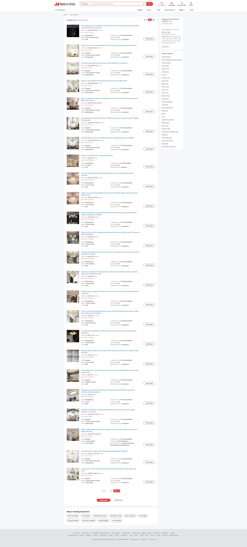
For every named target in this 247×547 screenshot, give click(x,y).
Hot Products (76, 533)
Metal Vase (165, 84)
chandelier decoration (100, 516)
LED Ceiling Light (167, 138)
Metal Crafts (165, 69)
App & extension (169, 10)
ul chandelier (143, 516)
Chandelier (165, 144)
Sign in (191, 5)
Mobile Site (165, 533)
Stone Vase (165, 93)
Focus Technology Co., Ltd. (111, 539)
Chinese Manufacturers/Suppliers (100, 533)
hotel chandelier (103, 520)
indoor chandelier (73, 516)
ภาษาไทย (152, 535)
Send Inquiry (149, 39)
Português (88, 535)
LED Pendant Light (167, 141)
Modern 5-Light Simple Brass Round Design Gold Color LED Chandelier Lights (104, 81)
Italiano (111, 535)
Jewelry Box (165, 66)
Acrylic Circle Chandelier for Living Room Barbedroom (97, 155)
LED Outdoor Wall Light (169, 147)
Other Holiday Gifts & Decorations (172, 60)
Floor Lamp (165, 126)
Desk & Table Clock (167, 108)
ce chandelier (86, 516)
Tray (163, 117)
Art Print (164, 75)
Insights (172, 533)
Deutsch (117, 535)
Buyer (148, 10)
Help (158, 10)
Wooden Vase (166, 96)
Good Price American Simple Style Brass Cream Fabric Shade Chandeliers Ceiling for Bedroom (109, 45)
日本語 (141, 535)
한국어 (136, 535)
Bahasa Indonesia (174, 535)
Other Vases (165, 99)
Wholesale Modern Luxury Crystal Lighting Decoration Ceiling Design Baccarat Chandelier (107, 138)
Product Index (156, 533)
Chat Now (119, 500)
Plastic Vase (165, 87)
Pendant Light (166, 129)
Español (81, 535)
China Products (86, 533)
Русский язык (103, 535)
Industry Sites (135, 533)
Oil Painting (165, 72)
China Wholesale (115, 533)
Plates (163, 114)
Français (95, 535)
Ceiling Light (165, 123)
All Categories (61, 10)
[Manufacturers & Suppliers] (64, 4)
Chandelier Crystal (115, 516)
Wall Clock (165, 111)
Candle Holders (166, 57)
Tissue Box (165, 105)
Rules (191, 10)
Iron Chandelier (116, 520)
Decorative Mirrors (167, 102)
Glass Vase (165, 81)
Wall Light (165, 135)
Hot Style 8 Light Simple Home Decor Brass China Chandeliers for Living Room (104, 63)
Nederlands (124, 535)
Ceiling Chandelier (73, 520)
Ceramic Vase (166, 78)
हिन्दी (146, 535)
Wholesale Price (126, 533)
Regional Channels (146, 533)
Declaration (143, 539)
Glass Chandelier (130, 516)
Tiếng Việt (164, 535)
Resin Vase (165, 90)
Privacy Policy (152, 539)
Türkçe (158, 535)
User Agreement (134, 539)
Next (116, 491)
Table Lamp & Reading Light (170, 132)
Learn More (166, 47)
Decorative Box (166, 63)
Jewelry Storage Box (168, 120)
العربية (130, 535)
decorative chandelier (88, 520)
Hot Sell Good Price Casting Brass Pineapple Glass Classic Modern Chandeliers (104, 451)
